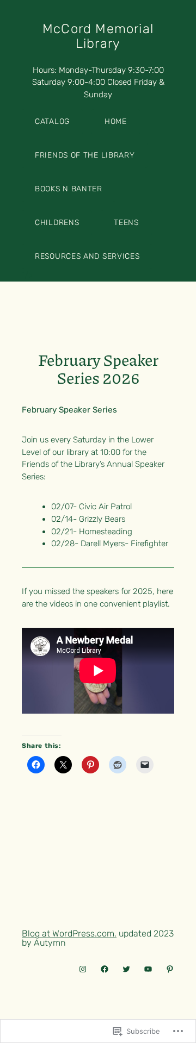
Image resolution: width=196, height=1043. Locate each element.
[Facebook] (104, 969)
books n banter (68, 188)
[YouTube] (148, 969)
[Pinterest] (170, 969)
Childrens (57, 222)
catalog (52, 121)
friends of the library (84, 155)
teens (126, 222)
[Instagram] (82, 969)
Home (116, 121)
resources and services (87, 256)
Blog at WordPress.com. (69, 933)
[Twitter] (126, 969)
